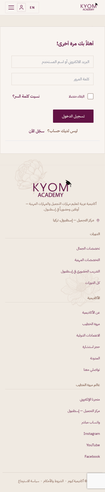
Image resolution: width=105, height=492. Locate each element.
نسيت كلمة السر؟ (26, 96)
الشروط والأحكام (53, 481)
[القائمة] (11, 7)
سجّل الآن (36, 131)
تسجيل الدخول (73, 116)
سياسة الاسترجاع (28, 481)
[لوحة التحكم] (21, 7)
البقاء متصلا (76, 96)
